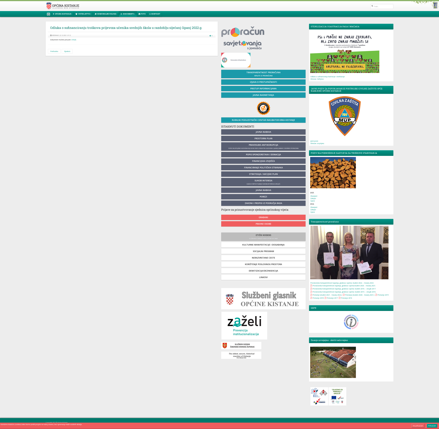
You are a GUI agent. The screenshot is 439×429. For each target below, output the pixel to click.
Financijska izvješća (263, 161)
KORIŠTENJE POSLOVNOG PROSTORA (263, 264)
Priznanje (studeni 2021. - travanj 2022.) (327, 295)
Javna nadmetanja (263, 95)
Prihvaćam (432, 426)
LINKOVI (263, 277)
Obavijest (313, 196)
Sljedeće (67, 51)
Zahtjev (313, 198)
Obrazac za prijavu (317, 143)
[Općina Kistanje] (63, 6)
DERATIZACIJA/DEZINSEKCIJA (263, 270)
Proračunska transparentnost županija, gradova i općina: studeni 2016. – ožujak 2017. (344, 289)
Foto (143, 14)
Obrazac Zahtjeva (317, 79)
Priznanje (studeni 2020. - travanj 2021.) (359, 295)
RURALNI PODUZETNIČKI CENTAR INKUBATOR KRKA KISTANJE (263, 120)
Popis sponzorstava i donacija (263, 154)
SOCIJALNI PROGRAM (263, 251)
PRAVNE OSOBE (263, 223)
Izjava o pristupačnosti (263, 82)
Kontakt (155, 14)
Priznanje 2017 (332, 298)
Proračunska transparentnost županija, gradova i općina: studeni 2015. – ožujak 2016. (344, 292)
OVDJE (73, 40)
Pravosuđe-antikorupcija (263, 146)
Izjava (312, 201)
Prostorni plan (263, 138)
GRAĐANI (263, 217)
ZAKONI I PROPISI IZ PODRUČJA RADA (263, 203)
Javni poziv (314, 141)
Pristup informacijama (263, 88)
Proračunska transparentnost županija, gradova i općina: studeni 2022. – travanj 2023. (342, 283)
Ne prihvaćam (418, 426)
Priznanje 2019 (383, 295)
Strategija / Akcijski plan (263, 174)
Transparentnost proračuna (263, 74)
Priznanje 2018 (318, 298)
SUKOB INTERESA (263, 182)
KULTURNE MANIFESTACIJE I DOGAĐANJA (263, 244)
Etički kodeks (263, 236)
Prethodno (54, 51)
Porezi (263, 196)
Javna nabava (263, 132)
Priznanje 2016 (346, 298)
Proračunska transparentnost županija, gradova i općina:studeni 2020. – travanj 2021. (344, 286)
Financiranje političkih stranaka (263, 167)
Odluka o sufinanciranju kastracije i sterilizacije (327, 76)
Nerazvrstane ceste (263, 257)
